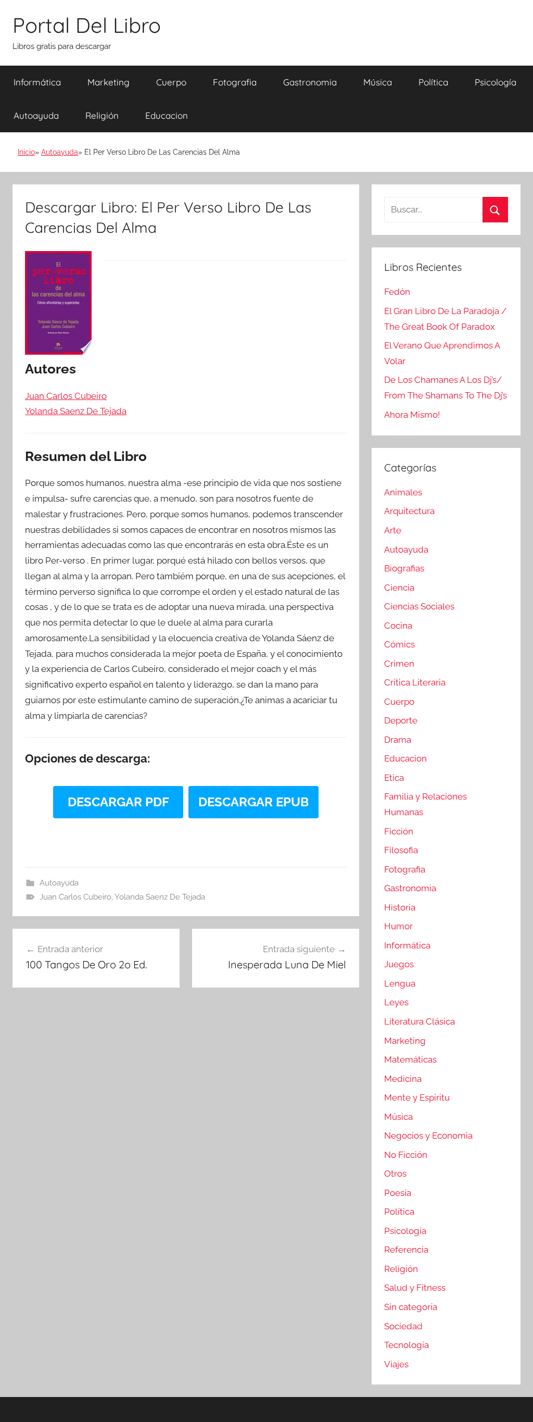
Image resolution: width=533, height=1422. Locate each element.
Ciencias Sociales (419, 606)
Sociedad (403, 1326)
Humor (398, 926)
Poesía (397, 1193)
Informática (37, 82)
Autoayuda (36, 115)
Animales (403, 492)
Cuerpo (171, 82)
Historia (399, 907)
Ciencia (399, 587)
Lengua (399, 983)
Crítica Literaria (415, 682)
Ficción (398, 831)
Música (377, 82)
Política (433, 82)
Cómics (399, 644)
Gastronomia (310, 82)
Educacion (166, 115)
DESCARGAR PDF (118, 801)
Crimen (399, 663)
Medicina (403, 1079)
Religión (102, 115)
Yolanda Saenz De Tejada (160, 897)
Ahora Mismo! (412, 414)
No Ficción (405, 1155)
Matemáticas (410, 1059)
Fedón (397, 291)
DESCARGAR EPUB (253, 801)
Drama (397, 739)
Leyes (396, 1002)
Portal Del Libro (86, 25)
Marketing (108, 82)
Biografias (404, 568)
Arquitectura (409, 511)
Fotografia (235, 82)
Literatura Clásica (419, 1021)
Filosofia (401, 850)
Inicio (26, 152)
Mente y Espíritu (417, 1097)
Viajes (396, 1364)
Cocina (398, 625)
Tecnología (406, 1345)
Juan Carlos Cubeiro (75, 897)
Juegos (399, 964)
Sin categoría (410, 1307)
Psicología (495, 82)
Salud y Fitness (415, 1287)
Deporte (400, 720)
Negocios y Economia (428, 1135)
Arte (392, 530)
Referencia (406, 1249)
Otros (395, 1173)
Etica (394, 777)
